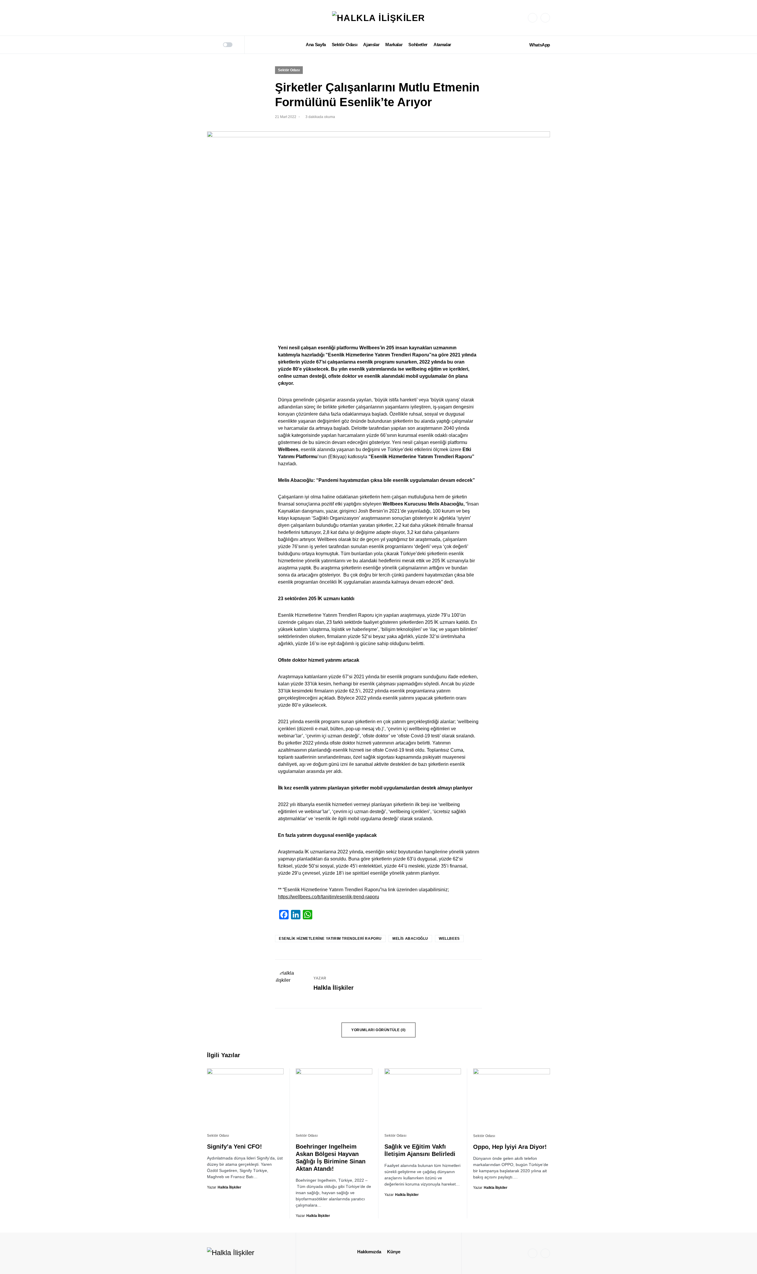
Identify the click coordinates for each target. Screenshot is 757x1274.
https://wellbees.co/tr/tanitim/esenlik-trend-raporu (328, 896)
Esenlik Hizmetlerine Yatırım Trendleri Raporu (330, 938)
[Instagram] (532, 18)
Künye (393, 1251)
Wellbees (449, 938)
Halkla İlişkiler (333, 987)
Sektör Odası (289, 70)
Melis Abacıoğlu (410, 938)
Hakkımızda (369, 1251)
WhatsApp (539, 44)
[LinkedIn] (545, 18)
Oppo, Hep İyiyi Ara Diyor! (510, 1147)
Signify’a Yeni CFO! (234, 1146)
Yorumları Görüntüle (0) (378, 1030)
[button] (209, 44)
